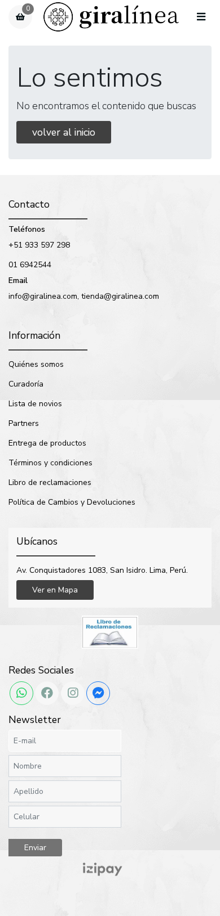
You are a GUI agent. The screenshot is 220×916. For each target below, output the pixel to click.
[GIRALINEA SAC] (111, 17)
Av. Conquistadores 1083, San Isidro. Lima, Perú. (102, 570)
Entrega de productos (47, 443)
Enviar (35, 847)
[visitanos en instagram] (73, 693)
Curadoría (25, 384)
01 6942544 (29, 264)
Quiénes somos (36, 364)
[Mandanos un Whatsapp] (21, 693)
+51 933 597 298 (39, 245)
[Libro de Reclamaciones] (110, 631)
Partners (23, 423)
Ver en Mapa (55, 590)
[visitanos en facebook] (47, 693)
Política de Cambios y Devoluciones (71, 502)
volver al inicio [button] (63, 132)
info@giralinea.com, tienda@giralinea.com (83, 296)
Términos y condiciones (50, 462)
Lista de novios (35, 403)
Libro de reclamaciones (49, 482)
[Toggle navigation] (201, 17)
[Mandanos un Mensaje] (98, 693)
